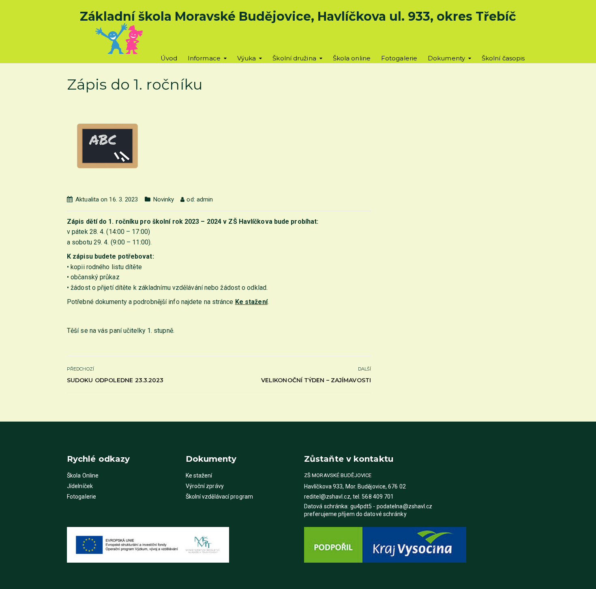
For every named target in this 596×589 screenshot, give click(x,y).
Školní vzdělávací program (219, 496)
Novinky (163, 199)
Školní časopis (503, 58)
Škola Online (83, 475)
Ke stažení (199, 475)
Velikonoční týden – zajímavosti (316, 380)
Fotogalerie (399, 58)
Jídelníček (80, 486)
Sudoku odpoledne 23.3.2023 (115, 380)
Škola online (352, 58)
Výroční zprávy (205, 486)
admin (205, 199)
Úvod (169, 58)
